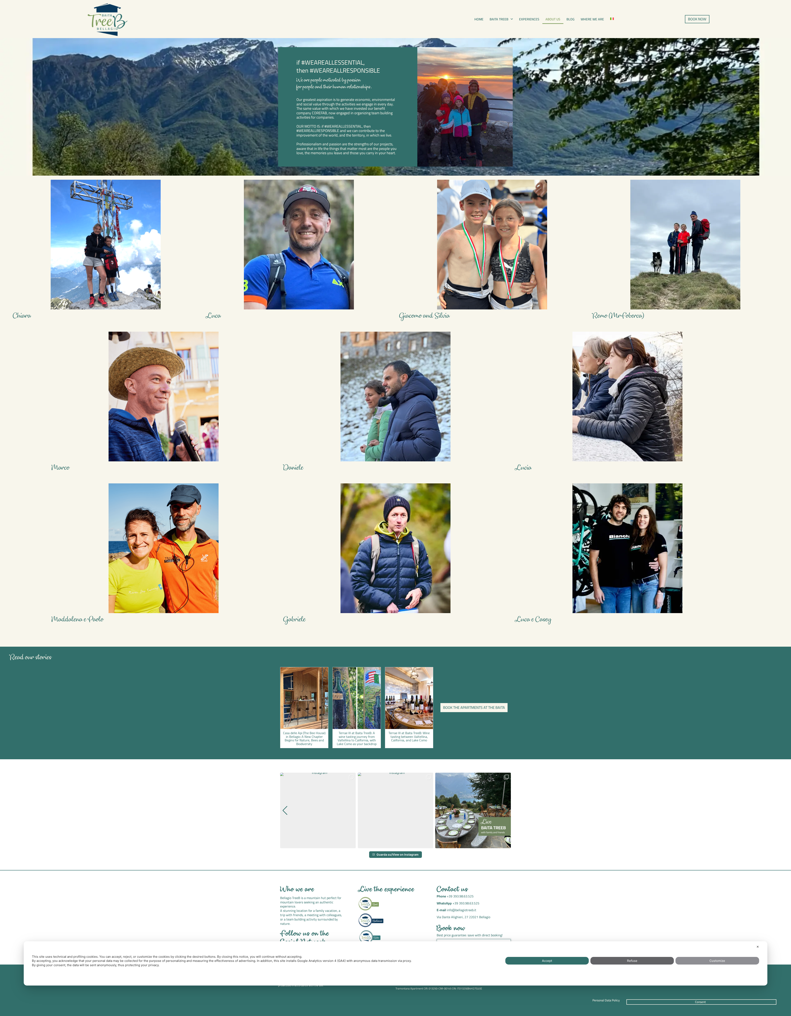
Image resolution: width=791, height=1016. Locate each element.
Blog (570, 19)
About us (552, 19)
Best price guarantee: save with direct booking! (470, 935)
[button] (501, 19)
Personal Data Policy (606, 1000)
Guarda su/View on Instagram (398, 854)
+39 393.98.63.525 (460, 896)
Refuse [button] (632, 961)
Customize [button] (717, 961)
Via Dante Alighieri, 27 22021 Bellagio (463, 917)
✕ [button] (757, 947)
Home (478, 19)
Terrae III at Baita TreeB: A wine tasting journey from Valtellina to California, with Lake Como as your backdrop (357, 738)
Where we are (592, 19)
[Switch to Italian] (612, 18)
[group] (318, 810)
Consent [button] (700, 1002)
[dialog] (395, 963)
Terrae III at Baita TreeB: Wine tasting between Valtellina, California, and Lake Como (409, 736)
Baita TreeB (499, 19)
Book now (451, 929)
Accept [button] (547, 961)
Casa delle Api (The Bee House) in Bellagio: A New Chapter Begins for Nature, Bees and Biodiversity (304, 738)
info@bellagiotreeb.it (461, 910)
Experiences (529, 19)
